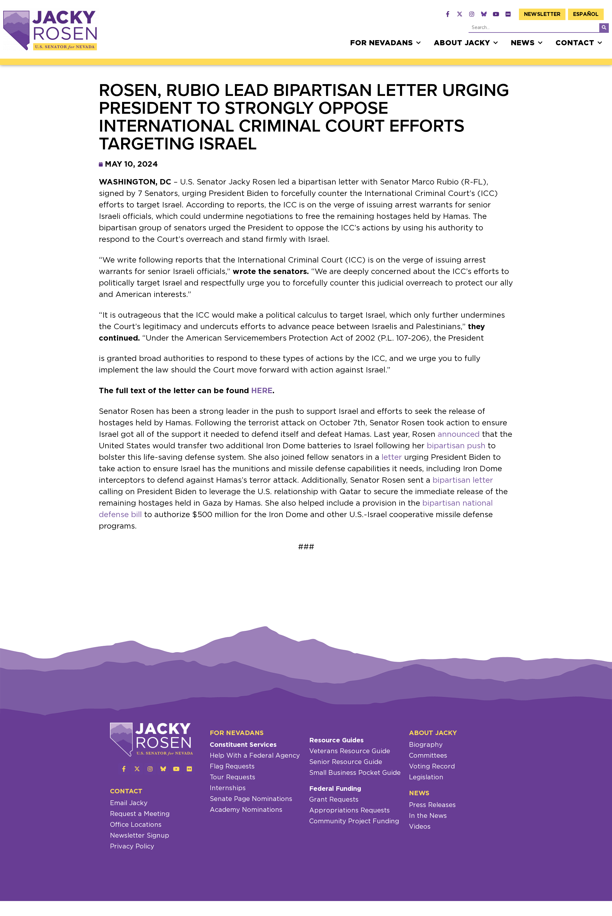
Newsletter (542, 14)
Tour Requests (232, 777)
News (523, 43)
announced (459, 434)
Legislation (426, 777)
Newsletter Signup (139, 836)
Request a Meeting (140, 814)
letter (392, 457)
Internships (228, 788)
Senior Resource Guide (345, 762)
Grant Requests (334, 800)
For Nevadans (381, 43)
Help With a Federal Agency (255, 756)
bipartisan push (456, 446)
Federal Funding (335, 789)
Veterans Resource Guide (349, 751)
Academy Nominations (246, 810)
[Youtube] (496, 14)
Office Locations (136, 825)
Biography (426, 745)
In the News (428, 816)
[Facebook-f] (447, 14)
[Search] (604, 27)
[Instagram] (471, 14)
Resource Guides (336, 740)
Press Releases (432, 805)
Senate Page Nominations (251, 799)
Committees (428, 756)
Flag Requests (232, 766)
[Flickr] (508, 14)
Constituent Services (243, 745)
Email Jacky (129, 803)
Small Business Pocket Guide (355, 773)
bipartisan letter (463, 480)
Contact (575, 43)
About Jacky (462, 43)
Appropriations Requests (349, 810)
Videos (420, 827)
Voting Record (432, 766)
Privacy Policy (132, 846)
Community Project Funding (354, 821)
